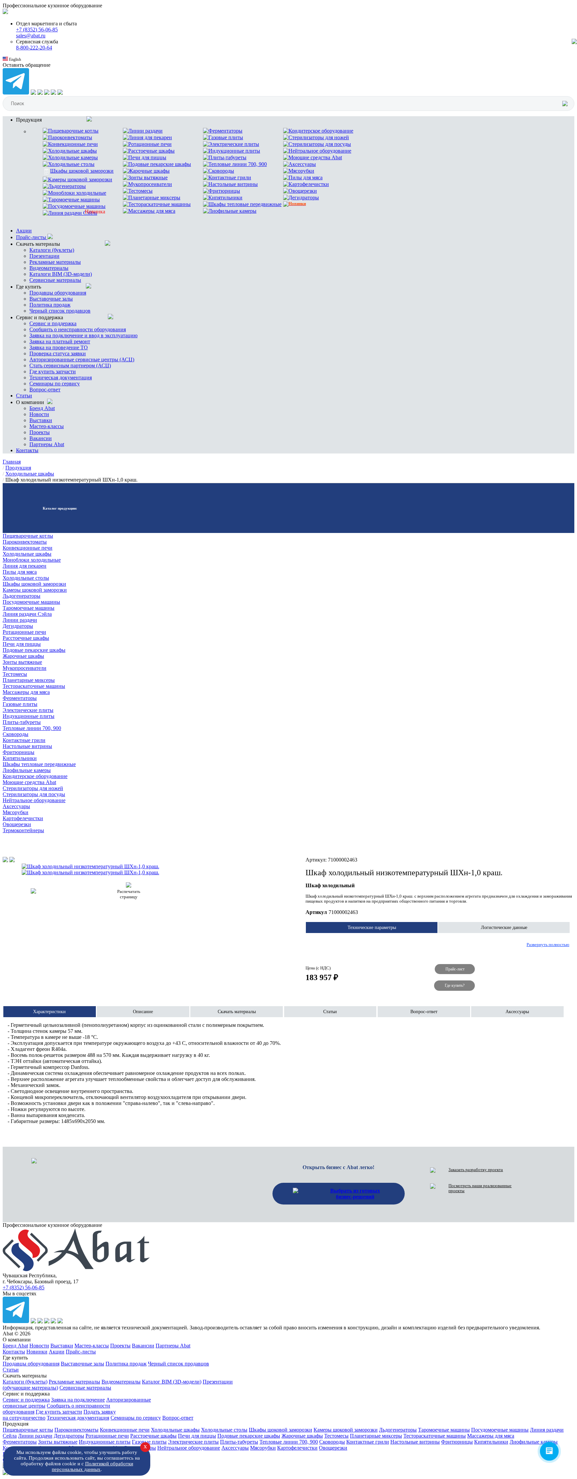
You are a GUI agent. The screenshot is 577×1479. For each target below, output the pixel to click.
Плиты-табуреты (22, 722)
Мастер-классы (46, 426)
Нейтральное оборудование (34, 800)
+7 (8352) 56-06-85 (37, 29)
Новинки (36, 1351)
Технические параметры (372, 927)
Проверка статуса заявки (57, 353)
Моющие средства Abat (29, 782)
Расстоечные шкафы (26, 638)
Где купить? (454, 985)
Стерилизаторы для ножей (33, 788)
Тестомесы (15, 674)
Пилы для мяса (20, 572)
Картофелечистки (23, 818)
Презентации (44, 256)
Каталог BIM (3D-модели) (171, 1381)
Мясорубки (15, 812)
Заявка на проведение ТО (58, 347)
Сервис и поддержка (52, 323)
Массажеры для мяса (26, 692)
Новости (39, 414)
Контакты (27, 450)
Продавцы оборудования (57, 293)
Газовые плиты (20, 704)
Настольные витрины (27, 746)
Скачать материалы (237, 1011)
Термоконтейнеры (23, 830)
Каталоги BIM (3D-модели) (60, 274)
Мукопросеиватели (24, 668)
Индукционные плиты (28, 716)
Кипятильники (20, 758)
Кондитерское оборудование (35, 776)
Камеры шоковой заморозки (35, 590)
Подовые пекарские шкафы (34, 650)
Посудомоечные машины (31, 602)
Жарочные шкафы (23, 656)
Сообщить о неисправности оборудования (77, 329)
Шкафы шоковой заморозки (34, 584)
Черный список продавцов (59, 311)
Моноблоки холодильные (32, 560)
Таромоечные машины (28, 608)
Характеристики (49, 1011)
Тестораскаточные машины (34, 686)
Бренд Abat (42, 408)
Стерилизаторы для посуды (34, 794)
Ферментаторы (20, 698)
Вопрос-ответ (44, 389)
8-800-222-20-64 (34, 47)
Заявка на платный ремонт (59, 341)
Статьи (24, 395)
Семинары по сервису (54, 383)
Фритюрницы (18, 752)
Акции (24, 230)
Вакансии (40, 438)
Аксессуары (16, 806)
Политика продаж (49, 305)
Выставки (40, 420)
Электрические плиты (28, 710)
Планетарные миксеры (29, 680)
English (14, 59)
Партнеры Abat (46, 444)
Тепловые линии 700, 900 (32, 728)
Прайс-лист (454, 969)
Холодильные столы (26, 578)
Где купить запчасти (52, 371)
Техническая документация (60, 377)
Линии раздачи (20, 620)
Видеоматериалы (48, 268)
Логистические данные (504, 927)
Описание (143, 1011)
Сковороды (15, 734)
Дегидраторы (18, 626)
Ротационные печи (24, 632)
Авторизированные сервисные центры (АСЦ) (81, 359)
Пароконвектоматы (25, 542)
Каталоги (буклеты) (51, 250)
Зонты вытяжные (22, 662)
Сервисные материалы (55, 280)
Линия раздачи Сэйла (27, 614)
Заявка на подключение (78, 1400)
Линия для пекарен (24, 566)
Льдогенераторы (21, 596)
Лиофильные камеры (27, 770)
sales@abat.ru (30, 35)
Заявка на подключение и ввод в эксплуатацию (83, 335)
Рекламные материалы (55, 262)
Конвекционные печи (27, 548)
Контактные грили (24, 740)
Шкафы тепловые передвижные (39, 764)
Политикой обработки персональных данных (92, 1466)
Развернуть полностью (548, 944)
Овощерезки (17, 824)
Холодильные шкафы (27, 554)
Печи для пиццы (22, 644)
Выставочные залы (51, 299)
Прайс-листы (31, 237)
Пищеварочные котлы (28, 536)
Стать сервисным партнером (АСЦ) (70, 365)
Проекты (39, 432)
